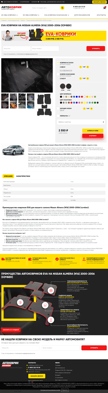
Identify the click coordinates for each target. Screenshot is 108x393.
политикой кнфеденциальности (25, 353)
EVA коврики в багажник (63, 372)
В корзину (92, 136)
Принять (65, 390)
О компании (24, 2)
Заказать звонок (99, 2)
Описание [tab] (8, 176)
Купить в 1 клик (92, 131)
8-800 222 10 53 (34, 368)
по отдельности (66, 70)
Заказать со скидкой (11, 330)
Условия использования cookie (50, 390)
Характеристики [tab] (23, 176)
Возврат (57, 375)
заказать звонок (37, 376)
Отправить (96, 48)
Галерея (34, 2)
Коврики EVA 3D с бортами (63, 370)
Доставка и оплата (11, 2)
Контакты (101, 15)
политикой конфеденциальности (27, 54)
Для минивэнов (82, 15)
